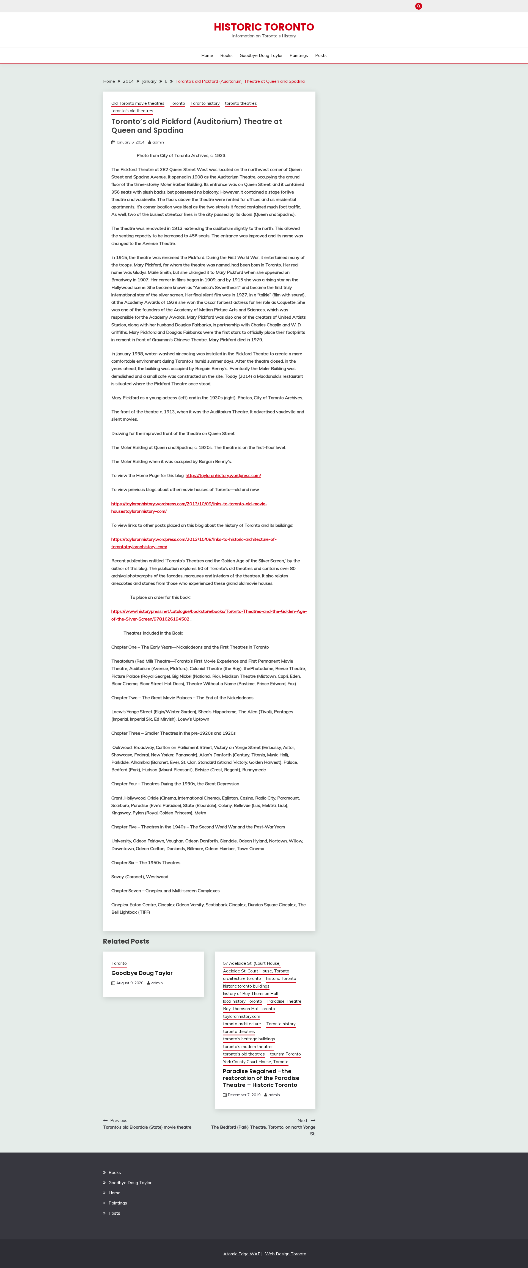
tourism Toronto (285, 1054)
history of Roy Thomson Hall (250, 993)
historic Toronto (281, 978)
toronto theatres (241, 103)
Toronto (177, 103)
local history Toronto (242, 1001)
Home (207, 55)
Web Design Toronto (285, 1253)
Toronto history (205, 103)
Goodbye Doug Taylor (261, 55)
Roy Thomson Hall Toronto (249, 1008)
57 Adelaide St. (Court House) (252, 963)
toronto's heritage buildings (249, 1038)
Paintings (299, 55)
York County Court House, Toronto (255, 1061)
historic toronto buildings (246, 986)
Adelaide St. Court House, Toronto (256, 971)
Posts (321, 55)
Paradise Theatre (284, 1001)
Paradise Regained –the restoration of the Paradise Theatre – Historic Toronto (261, 1078)
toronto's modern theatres (248, 1046)
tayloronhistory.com (241, 1016)
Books (226, 55)
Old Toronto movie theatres (137, 103)
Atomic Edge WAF (241, 1253)
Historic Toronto (264, 27)
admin (158, 142)
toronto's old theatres (132, 110)
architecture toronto (242, 978)
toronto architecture (242, 1023)
